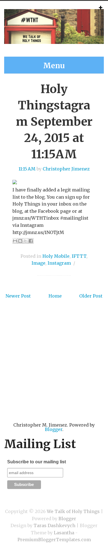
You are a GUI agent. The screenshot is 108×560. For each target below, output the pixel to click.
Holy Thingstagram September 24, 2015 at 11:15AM (54, 121)
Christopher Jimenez (66, 169)
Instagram (59, 263)
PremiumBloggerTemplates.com (54, 539)
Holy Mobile (56, 256)
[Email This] (15, 241)
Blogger (53, 429)
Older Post (90, 296)
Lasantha (64, 532)
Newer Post (18, 296)
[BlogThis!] (20, 241)
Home (55, 296)
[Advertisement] (54, 369)
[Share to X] (25, 241)
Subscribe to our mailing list (36, 461)
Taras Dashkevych (54, 525)
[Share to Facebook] (31, 241)
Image (38, 263)
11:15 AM (27, 169)
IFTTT (79, 256)
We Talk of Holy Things (73, 511)
